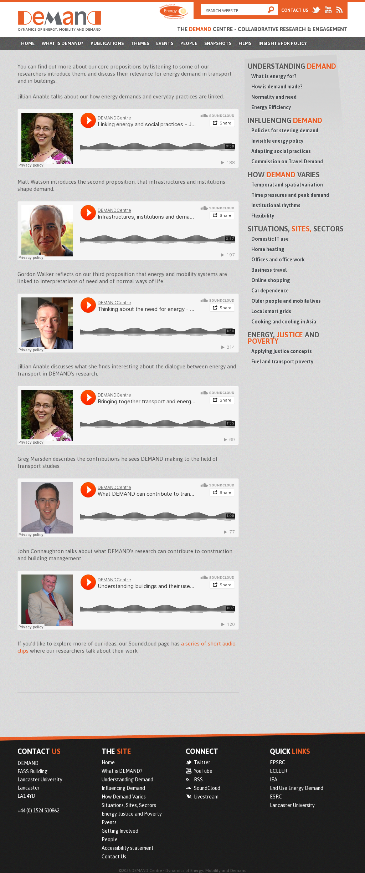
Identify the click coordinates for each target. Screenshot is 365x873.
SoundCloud (207, 788)
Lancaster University (292, 805)
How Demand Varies (124, 797)
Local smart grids (271, 311)
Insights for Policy (282, 43)
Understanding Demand (127, 779)
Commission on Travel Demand (287, 161)
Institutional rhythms (275, 205)
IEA (273, 779)
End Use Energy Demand (296, 788)
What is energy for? (274, 76)
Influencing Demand (123, 788)
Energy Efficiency (271, 107)
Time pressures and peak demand (290, 195)
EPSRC (277, 762)
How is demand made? (277, 87)
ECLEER (278, 771)
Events (164, 43)
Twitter (202, 762)
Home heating (267, 249)
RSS (198, 779)
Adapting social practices (281, 151)
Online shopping (270, 280)
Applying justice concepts (281, 351)
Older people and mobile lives (286, 301)
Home (28, 43)
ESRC (276, 797)
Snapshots (217, 43)
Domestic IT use (270, 239)
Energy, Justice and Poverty (132, 814)
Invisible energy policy (277, 141)
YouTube (203, 771)
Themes (140, 43)
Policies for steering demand (284, 130)
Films (244, 43)
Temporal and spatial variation (287, 185)
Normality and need (274, 97)
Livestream (206, 797)
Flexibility (262, 216)
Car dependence (270, 290)
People (188, 43)
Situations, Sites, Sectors (129, 805)
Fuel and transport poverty (282, 361)
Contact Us (294, 10)
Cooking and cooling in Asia (283, 322)
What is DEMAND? (62, 43)
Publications (107, 43)
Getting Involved (120, 831)
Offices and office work (278, 259)
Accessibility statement (128, 848)
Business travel (269, 270)
